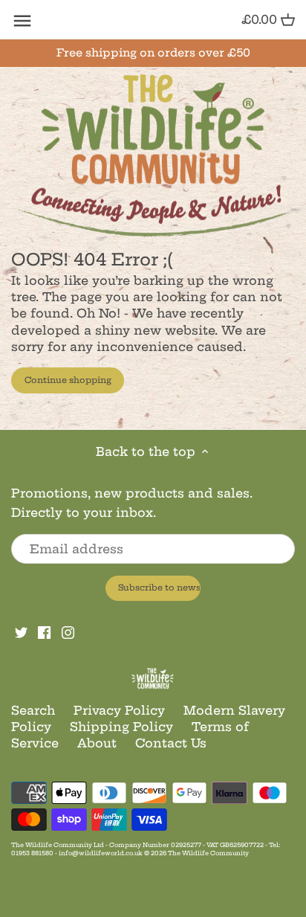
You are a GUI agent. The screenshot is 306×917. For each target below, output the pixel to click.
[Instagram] (68, 630)
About (97, 743)
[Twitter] (21, 630)
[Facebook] (44, 630)
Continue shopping (68, 380)
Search (33, 710)
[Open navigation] (22, 21)
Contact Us (170, 743)
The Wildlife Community (208, 853)
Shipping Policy (121, 726)
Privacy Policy (119, 710)
